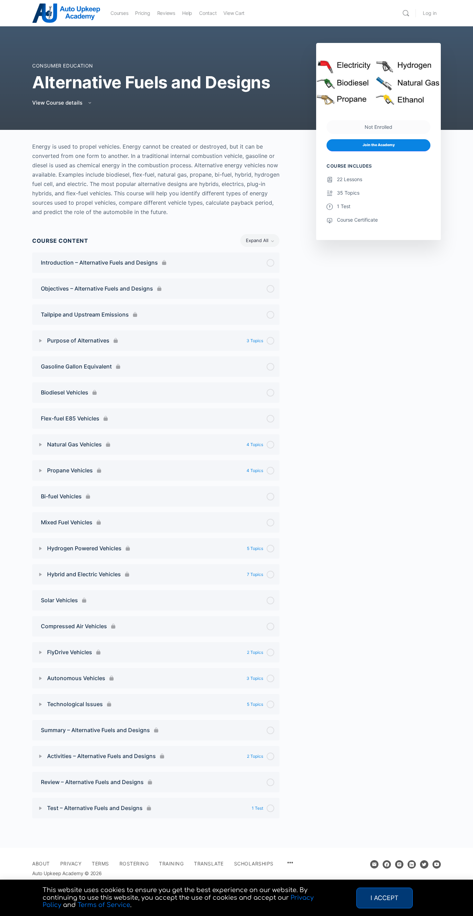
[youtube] (436, 864)
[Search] (406, 13)
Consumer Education (62, 66)
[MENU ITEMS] (290, 863)
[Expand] (40, 341)
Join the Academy (379, 145)
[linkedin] (412, 864)
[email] (374, 864)
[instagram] (399, 864)
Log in (430, 13)
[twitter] (424, 864)
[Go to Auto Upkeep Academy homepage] (66, 13)
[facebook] (387, 864)
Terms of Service (104, 904)
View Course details (58, 102)
